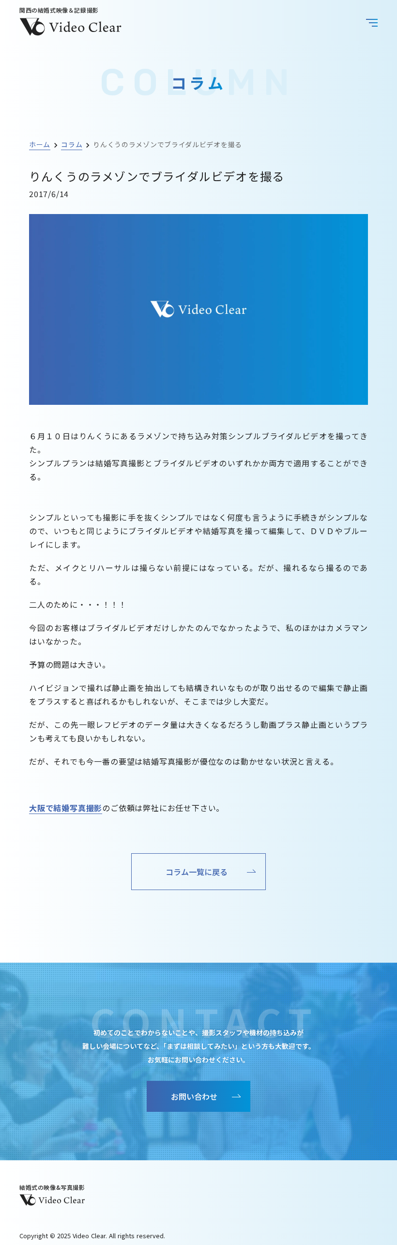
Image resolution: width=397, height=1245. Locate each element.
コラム (71, 144)
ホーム (39, 144)
